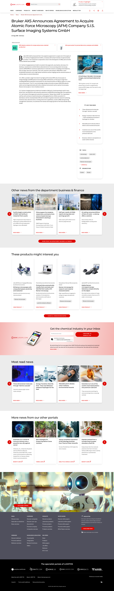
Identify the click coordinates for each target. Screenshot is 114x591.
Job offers (45, 545)
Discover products (47, 519)
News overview (15, 524)
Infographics (30, 540)
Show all (84, 164)
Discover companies (32, 519)
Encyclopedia (30, 538)
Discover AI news (23, 505)
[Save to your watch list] (90, 11)
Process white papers (63, 524)
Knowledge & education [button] (63, 10)
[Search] (59, 4)
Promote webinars (16, 540)
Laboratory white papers (64, 521)
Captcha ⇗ (70, 341)
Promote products (47, 526)
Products (44, 540)
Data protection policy (39, 582)
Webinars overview (16, 543)
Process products (47, 524)
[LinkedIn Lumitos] (101, 582)
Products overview (47, 529)
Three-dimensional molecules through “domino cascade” (90, 110)
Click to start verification (63, 339)
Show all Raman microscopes (57, 316)
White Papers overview (64, 529)
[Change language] (98, 11)
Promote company (32, 526)
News (43, 538)
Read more (53, 349)
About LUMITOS (31, 577)
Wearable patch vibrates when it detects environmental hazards (91, 124)
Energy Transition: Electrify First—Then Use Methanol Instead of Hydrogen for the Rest (91, 117)
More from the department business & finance (57, 241)
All (27, 4)
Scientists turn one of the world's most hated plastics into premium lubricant (91, 131)
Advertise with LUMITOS (17, 577)
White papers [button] (50, 10)
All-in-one (45, 550)
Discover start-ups (32, 521)
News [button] (12, 10)
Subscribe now (88, 528)
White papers (45, 543)
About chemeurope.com (44, 577)
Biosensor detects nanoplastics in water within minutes (91, 138)
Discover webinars (16, 538)
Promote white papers (64, 526)
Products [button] (27, 10)
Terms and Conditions (24, 582)
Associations (30, 524)
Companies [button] (19, 10)
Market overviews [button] (38, 10)
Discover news (15, 519)
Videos (28, 545)
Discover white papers (64, 519)
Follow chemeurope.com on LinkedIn (90, 532)
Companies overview (32, 529)
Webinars (44, 548)
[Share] (94, 11)
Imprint (13, 582)
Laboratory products (47, 521)
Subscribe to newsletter (87, 334)
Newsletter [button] (77, 10)
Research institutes (32, 543)
